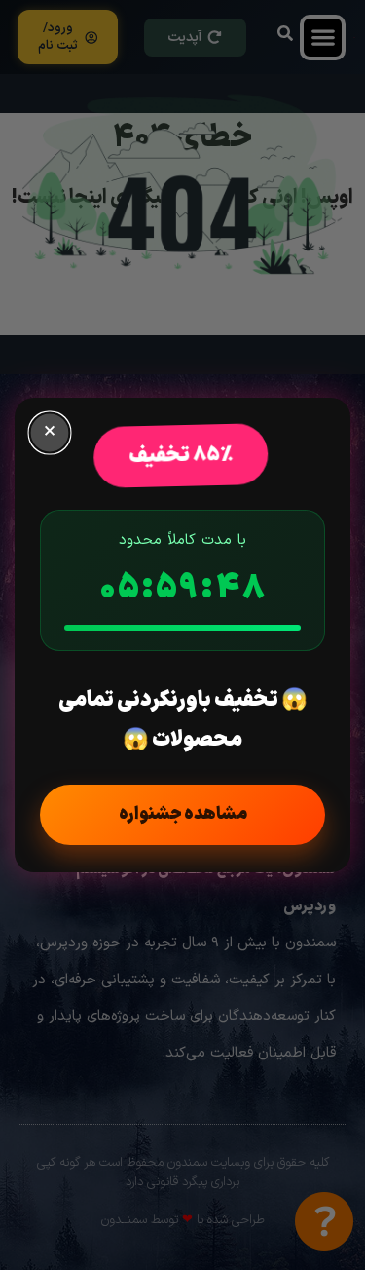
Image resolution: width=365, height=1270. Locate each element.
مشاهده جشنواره (183, 814)
